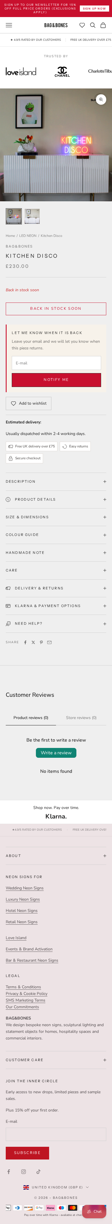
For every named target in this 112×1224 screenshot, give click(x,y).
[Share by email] (49, 642)
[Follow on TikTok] (38, 1172)
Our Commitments (22, 1007)
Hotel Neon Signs (22, 910)
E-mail (11, 1121)
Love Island (16, 938)
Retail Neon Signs (22, 922)
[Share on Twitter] (33, 642)
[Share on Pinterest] (41, 642)
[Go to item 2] (32, 216)
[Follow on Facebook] (8, 1172)
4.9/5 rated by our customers (37, 830)
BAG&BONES (19, 246)
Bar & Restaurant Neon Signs (32, 960)
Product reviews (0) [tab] (30, 717)
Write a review (56, 753)
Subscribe (27, 1152)
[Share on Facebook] (25, 642)
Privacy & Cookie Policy (26, 993)
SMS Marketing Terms (25, 1000)
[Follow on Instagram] (23, 1172)
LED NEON (27, 235)
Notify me (56, 379)
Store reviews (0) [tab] (81, 717)
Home (10, 235)
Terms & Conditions (23, 987)
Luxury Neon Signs (23, 899)
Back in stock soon (56, 308)
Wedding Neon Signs (25, 888)
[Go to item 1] (14, 216)
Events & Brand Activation (29, 949)
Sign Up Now (94, 8)
